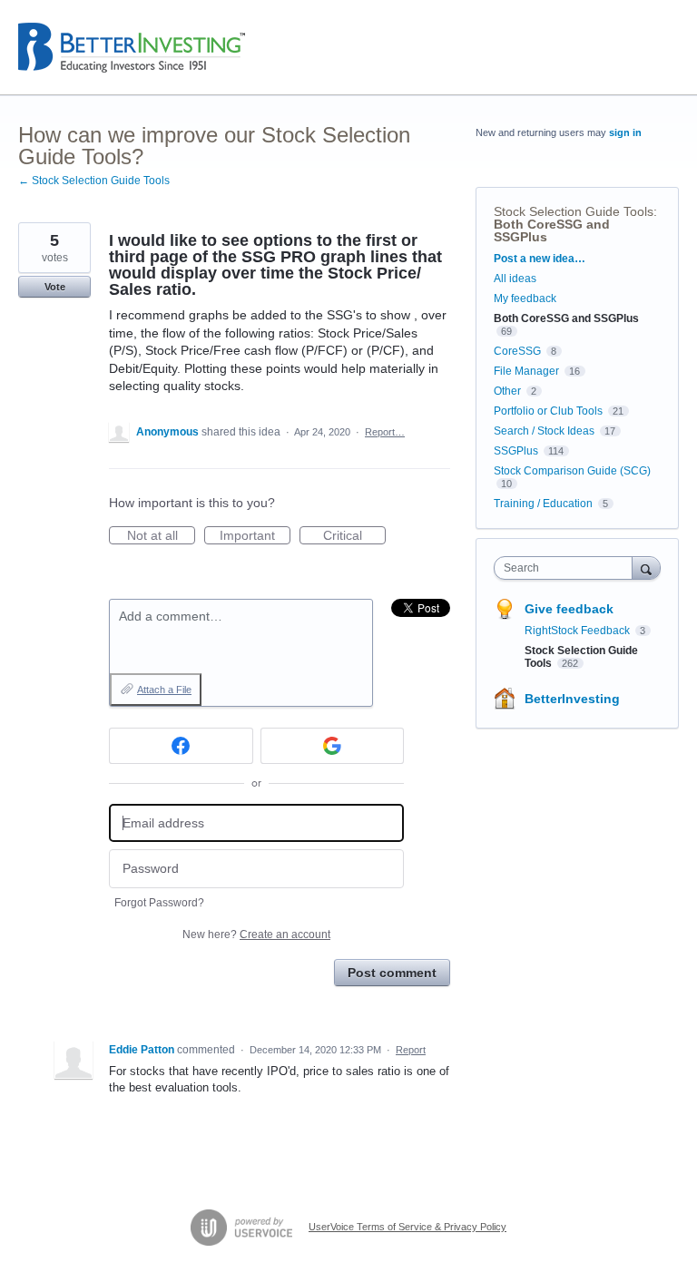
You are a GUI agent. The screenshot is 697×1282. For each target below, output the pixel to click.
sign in (625, 132)
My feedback (525, 298)
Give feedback (569, 609)
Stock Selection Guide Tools (573, 211)
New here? (256, 934)
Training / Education (543, 503)
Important (255, 536)
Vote (54, 286)
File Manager (526, 371)
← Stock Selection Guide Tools (94, 180)
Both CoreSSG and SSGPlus (552, 230)
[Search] (646, 567)
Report (411, 1049)
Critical (354, 536)
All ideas (515, 278)
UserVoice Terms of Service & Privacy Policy (407, 1226)
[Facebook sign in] (181, 746)
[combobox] (567, 568)
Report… (385, 431)
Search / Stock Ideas (544, 431)
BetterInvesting (572, 698)
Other (507, 391)
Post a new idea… (539, 258)
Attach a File (164, 689)
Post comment (392, 972)
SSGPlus (516, 451)
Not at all (161, 536)
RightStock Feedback (579, 630)
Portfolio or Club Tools (548, 411)
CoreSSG (517, 351)
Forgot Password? (159, 902)
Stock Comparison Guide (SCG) (572, 471)
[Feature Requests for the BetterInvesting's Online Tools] (131, 48)
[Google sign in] (332, 746)
